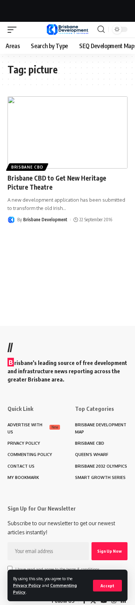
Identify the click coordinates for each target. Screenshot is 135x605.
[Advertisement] (68, 9)
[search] (101, 29)
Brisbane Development (45, 219)
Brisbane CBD (27, 167)
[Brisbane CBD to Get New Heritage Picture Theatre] (68, 132)
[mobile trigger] (14, 30)
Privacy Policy (27, 585)
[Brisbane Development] (68, 30)
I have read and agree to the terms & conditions (57, 569)
